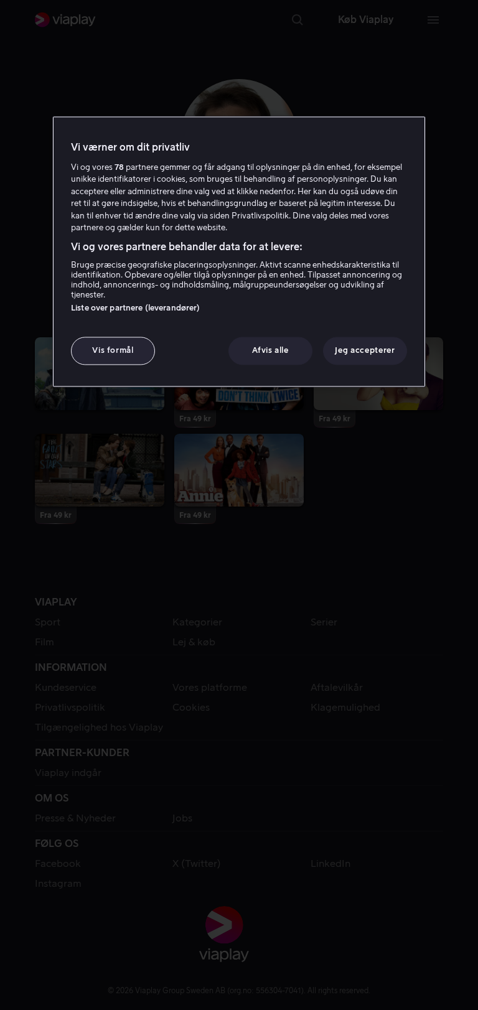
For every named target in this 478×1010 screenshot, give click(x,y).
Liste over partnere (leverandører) (135, 308)
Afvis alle (270, 351)
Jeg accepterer (365, 351)
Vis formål (113, 351)
